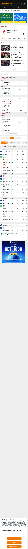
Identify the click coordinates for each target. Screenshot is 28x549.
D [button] (17, 149)
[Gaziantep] (4, 208)
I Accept (14, 538)
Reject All (14, 542)
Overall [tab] (4, 146)
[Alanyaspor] (4, 157)
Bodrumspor (8, 189)
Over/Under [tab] (12, 142)
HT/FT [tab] (18, 142)
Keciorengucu (8, 219)
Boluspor (7, 165)
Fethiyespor (7, 170)
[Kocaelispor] (4, 211)
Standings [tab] (4, 142)
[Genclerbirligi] (4, 181)
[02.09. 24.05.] (16, 34)
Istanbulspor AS (8, 167)
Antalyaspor (7, 195)
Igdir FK (7, 184)
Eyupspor (7, 186)
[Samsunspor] (4, 176)
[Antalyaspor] (4, 195)
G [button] (22, 149)
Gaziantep (7, 208)
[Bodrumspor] (4, 189)
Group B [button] (5, 173)
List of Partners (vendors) (7, 536)
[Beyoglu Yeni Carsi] (4, 217)
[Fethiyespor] (4, 170)
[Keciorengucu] (4, 219)
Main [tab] (12, 138)
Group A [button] (5, 149)
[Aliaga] (4, 192)
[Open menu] (25, 4)
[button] (25, 34)
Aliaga (6, 192)
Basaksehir (7, 159)
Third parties (17, 528)
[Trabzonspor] (4, 154)
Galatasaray (7, 151)
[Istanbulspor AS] (4, 167)
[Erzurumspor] (4, 206)
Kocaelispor (7, 211)
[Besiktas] (4, 200)
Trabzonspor (8, 154)
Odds (9, 38)
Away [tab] (14, 146)
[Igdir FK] (4, 184)
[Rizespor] (4, 214)
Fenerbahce (7, 203)
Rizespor (7, 214)
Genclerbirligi (8, 181)
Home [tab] (9, 146)
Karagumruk (7, 162)
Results (20, 38)
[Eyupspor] (4, 187)
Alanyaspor (7, 157)
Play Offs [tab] (18, 138)
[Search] (22, 4)
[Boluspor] (4, 165)
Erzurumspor (8, 206)
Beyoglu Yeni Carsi (8, 216)
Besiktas (7, 200)
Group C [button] (5, 198)
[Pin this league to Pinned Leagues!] (16, 30)
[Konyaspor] (4, 179)
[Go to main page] (7, 4)
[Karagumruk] (4, 162)
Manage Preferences (13, 546)
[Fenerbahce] (4, 203)
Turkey (5, 26)
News (14, 38)
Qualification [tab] (5, 138)
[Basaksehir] (4, 159)
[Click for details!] (13, 83)
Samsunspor (8, 176)
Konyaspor (7, 178)
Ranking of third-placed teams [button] (7, 222)
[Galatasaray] (4, 151)
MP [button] (12, 149)
